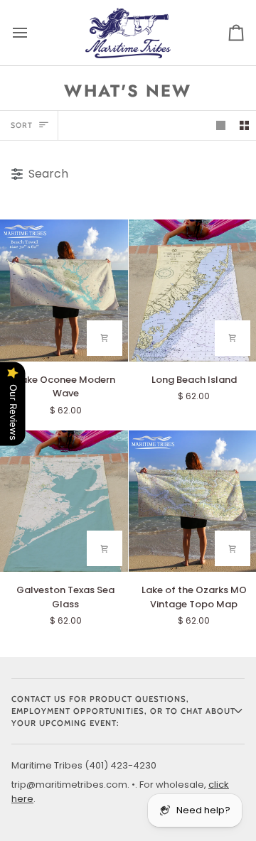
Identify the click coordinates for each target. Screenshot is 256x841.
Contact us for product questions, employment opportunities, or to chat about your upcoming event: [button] (123, 711)
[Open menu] (32, 32)
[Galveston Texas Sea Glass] (64, 501)
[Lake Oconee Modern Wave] (64, 290)
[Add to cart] (104, 338)
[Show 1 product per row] (221, 125)
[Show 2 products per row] (244, 125)
